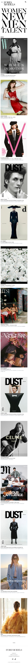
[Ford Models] (9, 3)
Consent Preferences (14, 656)
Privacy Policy (14, 654)
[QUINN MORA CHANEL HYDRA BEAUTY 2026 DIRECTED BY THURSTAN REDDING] (14, 265)
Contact (14, 653)
